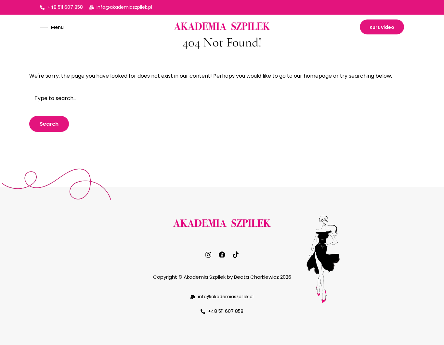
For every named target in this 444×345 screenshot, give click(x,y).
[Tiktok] (235, 254)
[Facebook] (222, 254)
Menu (57, 27)
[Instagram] (208, 254)
